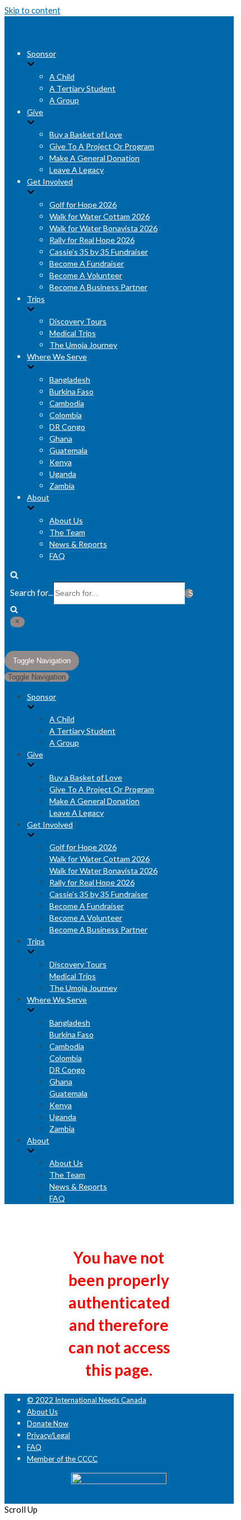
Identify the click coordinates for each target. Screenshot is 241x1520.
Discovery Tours (77, 321)
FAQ (57, 556)
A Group (64, 100)
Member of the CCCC (62, 1458)
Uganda (62, 474)
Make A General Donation (94, 158)
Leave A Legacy (76, 169)
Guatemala (68, 450)
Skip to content (32, 10)
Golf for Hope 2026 (83, 204)
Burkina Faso (71, 391)
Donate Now (47, 1423)
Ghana (60, 438)
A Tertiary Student (82, 88)
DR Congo (67, 426)
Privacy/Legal (48, 1435)
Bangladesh (69, 379)
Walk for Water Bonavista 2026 (103, 228)
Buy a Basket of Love (85, 134)
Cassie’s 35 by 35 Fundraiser (98, 251)
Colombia (65, 415)
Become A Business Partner (98, 287)
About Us (66, 520)
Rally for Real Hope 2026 (92, 240)
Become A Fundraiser (86, 263)
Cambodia (66, 403)
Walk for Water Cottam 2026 (99, 216)
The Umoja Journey (83, 345)
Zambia (62, 485)
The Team (67, 532)
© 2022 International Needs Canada (86, 1399)
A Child (62, 76)
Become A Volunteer (85, 275)
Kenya (60, 462)
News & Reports (78, 544)
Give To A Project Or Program (101, 146)
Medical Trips (72, 333)
